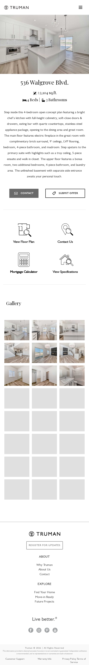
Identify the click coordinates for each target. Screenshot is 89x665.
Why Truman (44, 565)
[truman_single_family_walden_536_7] (44, 330)
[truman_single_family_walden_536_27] (44, 467)
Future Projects (44, 601)
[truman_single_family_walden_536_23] (44, 444)
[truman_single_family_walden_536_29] (16, 489)
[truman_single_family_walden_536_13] (16, 376)
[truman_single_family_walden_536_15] (71, 376)
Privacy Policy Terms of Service (74, 661)
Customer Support (14, 659)
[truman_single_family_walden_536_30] (44, 489)
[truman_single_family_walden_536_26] (16, 467)
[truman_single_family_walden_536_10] (16, 353)
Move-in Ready (44, 597)
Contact (45, 574)
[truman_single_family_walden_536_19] (16, 421)
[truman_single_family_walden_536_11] (44, 353)
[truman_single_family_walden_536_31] (71, 489)
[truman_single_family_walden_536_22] (16, 444)
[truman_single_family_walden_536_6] (16, 330)
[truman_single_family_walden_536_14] (44, 376)
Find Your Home (44, 592)
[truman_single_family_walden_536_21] (71, 421)
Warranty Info (44, 659)
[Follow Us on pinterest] (46, 630)
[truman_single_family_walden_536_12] (71, 353)
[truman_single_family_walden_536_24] (71, 444)
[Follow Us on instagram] (38, 630)
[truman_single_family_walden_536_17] (44, 398)
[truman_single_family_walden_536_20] (44, 421)
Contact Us (65, 242)
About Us (44, 569)
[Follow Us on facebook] (30, 630)
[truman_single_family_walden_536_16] (16, 398)
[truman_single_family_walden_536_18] (71, 398)
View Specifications (65, 272)
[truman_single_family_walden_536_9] (71, 330)
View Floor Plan (23, 242)
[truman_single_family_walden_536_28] (71, 467)
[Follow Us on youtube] (55, 630)
